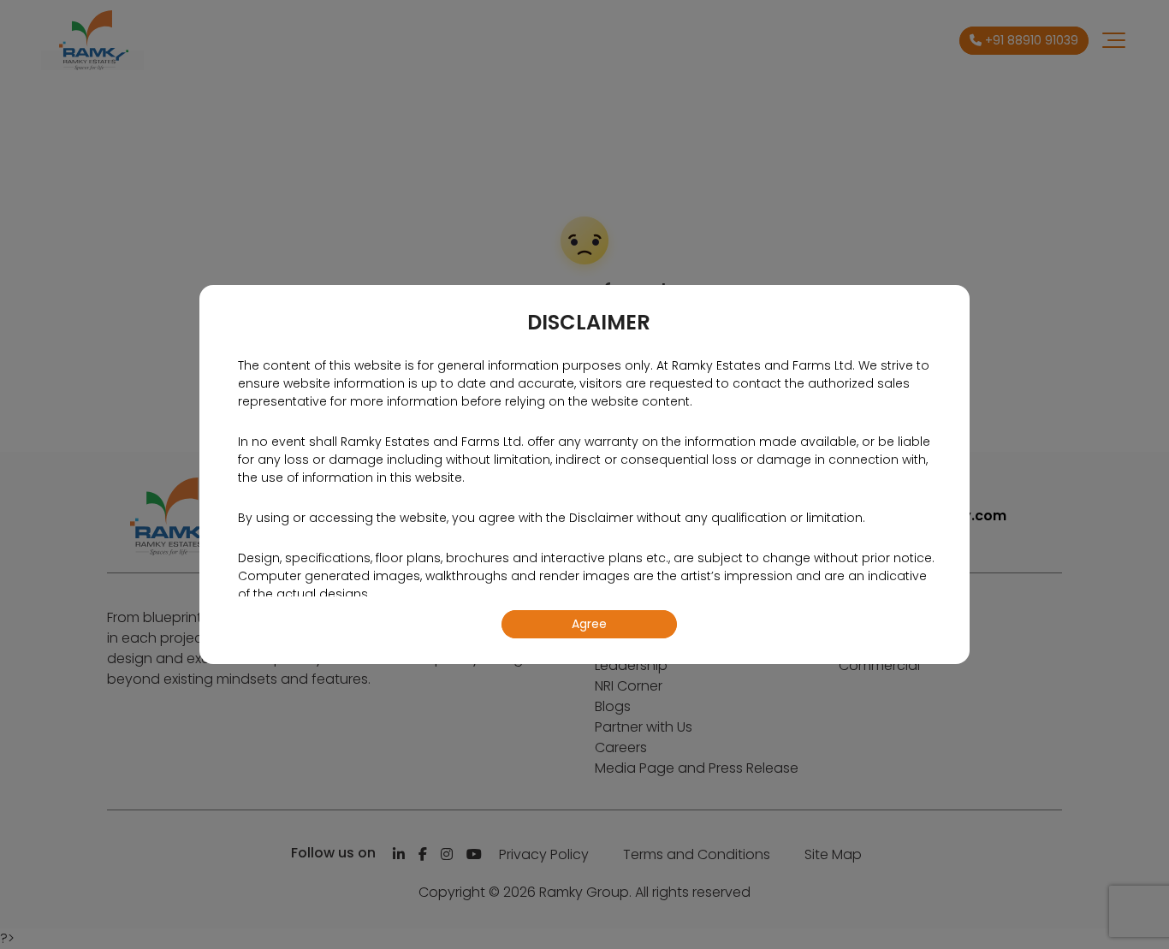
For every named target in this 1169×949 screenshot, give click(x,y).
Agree (589, 623)
